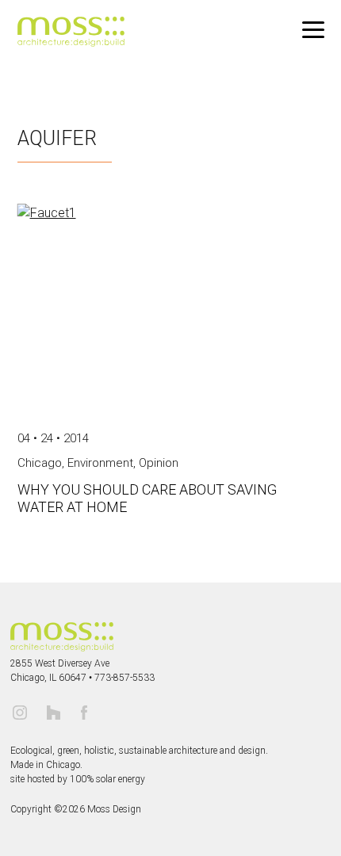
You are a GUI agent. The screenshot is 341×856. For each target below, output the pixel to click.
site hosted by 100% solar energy (77, 779)
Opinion (158, 463)
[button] (313, 30)
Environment (100, 463)
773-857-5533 (124, 677)
